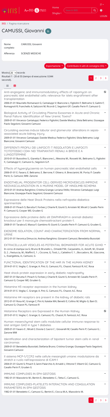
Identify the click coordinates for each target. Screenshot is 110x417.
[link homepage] (10, 10)
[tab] (7, 86)
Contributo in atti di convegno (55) (86, 65)
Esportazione (53, 65)
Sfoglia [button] (56, 13)
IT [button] (101, 4)
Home (55, 7)
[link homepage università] (35, 10)
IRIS (4, 23)
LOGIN (103, 16)
